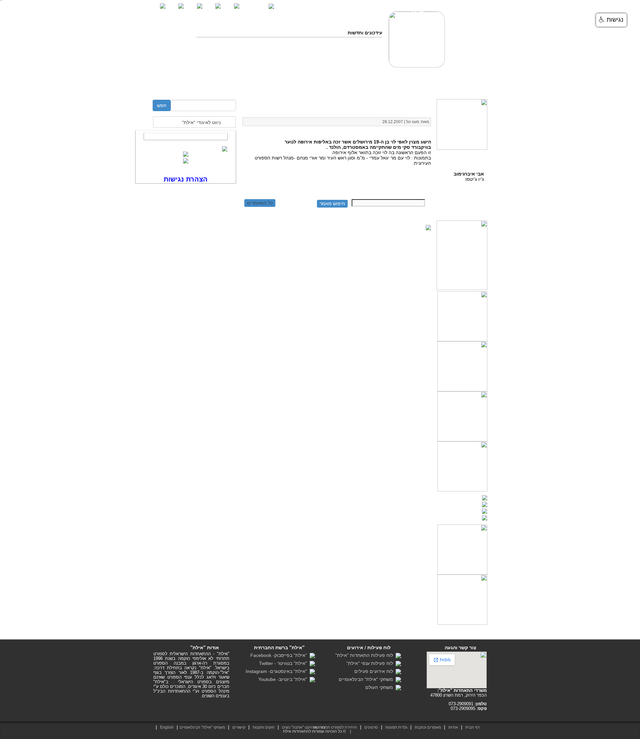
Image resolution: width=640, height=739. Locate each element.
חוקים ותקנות (290, 86)
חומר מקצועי (328, 86)
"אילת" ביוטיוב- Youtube (284, 679)
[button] (611, 20)
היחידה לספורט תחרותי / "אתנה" (231, 86)
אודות (453, 727)
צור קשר (180, 86)
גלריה (355, 86)
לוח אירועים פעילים (375, 671)
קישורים (238, 727)
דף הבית (475, 86)
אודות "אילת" (446, 86)
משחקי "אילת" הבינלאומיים (367, 679)
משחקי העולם (380, 687)
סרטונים (377, 86)
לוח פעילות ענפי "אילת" (371, 663)
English (167, 727)
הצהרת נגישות (608, 7)
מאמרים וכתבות (409, 86)
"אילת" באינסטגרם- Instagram (278, 671)
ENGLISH (258, 5)
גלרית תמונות (396, 727)
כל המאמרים (260, 203)
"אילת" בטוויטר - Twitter (284, 663)
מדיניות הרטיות (469, 92)
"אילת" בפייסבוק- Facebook (280, 655)
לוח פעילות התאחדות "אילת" (365, 655)
